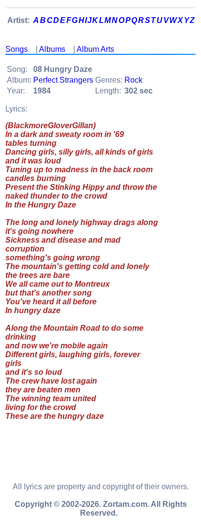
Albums (52, 49)
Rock (133, 80)
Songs (16, 49)
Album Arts (95, 49)
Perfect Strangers (63, 80)
